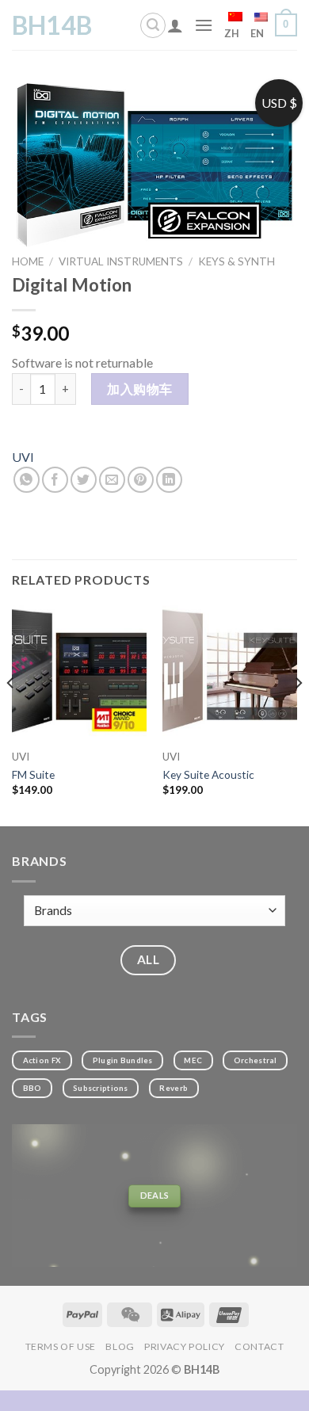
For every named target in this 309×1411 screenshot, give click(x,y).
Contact (259, 1346)
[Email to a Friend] (112, 480)
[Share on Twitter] (84, 480)
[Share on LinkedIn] (169, 480)
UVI (23, 456)
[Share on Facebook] (55, 480)
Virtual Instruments (121, 261)
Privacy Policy (184, 1346)
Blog (119, 1346)
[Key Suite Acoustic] (229, 672)
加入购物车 (139, 388)
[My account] (175, 25)
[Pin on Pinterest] (141, 480)
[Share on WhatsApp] (26, 480)
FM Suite (33, 774)
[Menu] (203, 25)
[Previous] (11, 715)
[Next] (298, 715)
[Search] (153, 25)
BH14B (52, 25)
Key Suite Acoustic (208, 774)
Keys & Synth (236, 261)
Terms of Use (60, 1346)
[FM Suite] (79, 672)
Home (28, 261)
